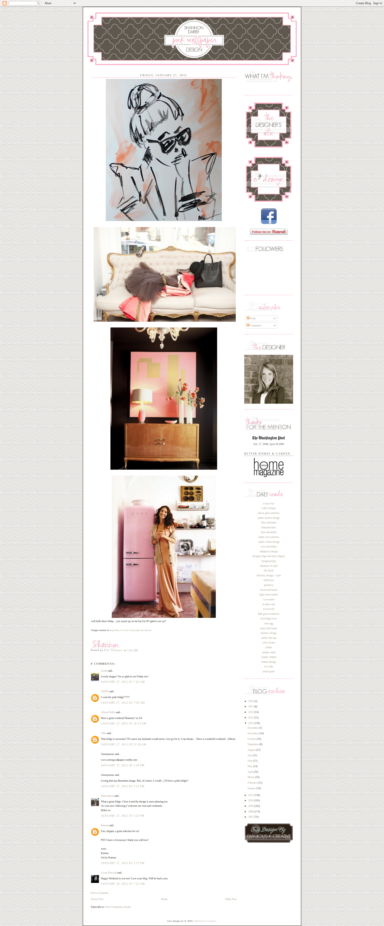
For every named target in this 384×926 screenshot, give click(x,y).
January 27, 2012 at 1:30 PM (122, 765)
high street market (268, 594)
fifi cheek (269, 570)
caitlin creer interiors (268, 537)
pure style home (268, 628)
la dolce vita (268, 604)
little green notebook (268, 613)
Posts (252, 318)
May (250, 766)
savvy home (268, 642)
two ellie (268, 666)
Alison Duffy (108, 712)
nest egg (268, 623)
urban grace (269, 671)
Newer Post (97, 899)
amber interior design (269, 517)
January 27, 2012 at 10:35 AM (124, 723)
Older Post (230, 899)
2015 (251, 706)
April (251, 771)
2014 (251, 712)
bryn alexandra (268, 532)
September (253, 744)
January (252, 788)
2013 (251, 717)
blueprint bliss (268, 527)
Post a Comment (99, 892)
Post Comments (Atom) (117, 906)
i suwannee (269, 599)
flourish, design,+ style (269, 575)
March (251, 777)
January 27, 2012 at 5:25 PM (122, 815)
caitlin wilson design (269, 541)
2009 (251, 806)
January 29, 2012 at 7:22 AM (123, 883)
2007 (251, 816)
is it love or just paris (130, 630)
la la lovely (268, 609)
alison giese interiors (269, 513)
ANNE (104, 691)
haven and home (268, 589)
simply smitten (268, 657)
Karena (104, 825)
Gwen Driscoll (108, 872)
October (252, 738)
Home (164, 899)
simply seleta (269, 652)
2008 (251, 811)
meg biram (114, 630)
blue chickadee (268, 522)
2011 (251, 795)
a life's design (269, 508)
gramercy (269, 585)
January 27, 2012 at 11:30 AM (124, 744)
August (252, 749)
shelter (268, 647)
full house (269, 580)
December (253, 727)
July (250, 755)
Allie (103, 733)
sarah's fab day (268, 637)
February (253, 782)
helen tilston (107, 795)
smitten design (268, 661)
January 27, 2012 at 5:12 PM (122, 786)
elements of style (269, 565)
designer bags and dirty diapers (268, 556)
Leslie (104, 670)
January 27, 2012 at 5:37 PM (122, 863)
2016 (251, 701)
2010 (251, 800)
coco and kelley (269, 546)
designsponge (269, 561)
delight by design (269, 551)
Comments (255, 325)
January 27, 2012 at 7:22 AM (123, 681)
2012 (251, 723)
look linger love (268, 618)
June (250, 760)
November (253, 733)
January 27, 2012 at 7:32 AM (123, 702)
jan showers (146, 630)
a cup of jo (268, 503)
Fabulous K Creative (205, 921)
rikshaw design (269, 633)
